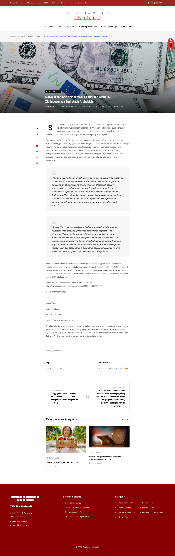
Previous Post (59, 390)
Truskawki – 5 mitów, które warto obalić (62, 462)
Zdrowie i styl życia (66, 27)
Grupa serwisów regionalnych (79, 3)
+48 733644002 (23, 522)
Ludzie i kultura (127, 27)
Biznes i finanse (48, 27)
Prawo (59, 368)
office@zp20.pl (22, 525)
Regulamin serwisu (16, 3)
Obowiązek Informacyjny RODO (37, 3)
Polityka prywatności (58, 3)
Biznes (50, 368)
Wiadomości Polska (56, 107)
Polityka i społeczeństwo (87, 27)
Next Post (117, 387)
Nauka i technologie (109, 27)
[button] (123, 419)
